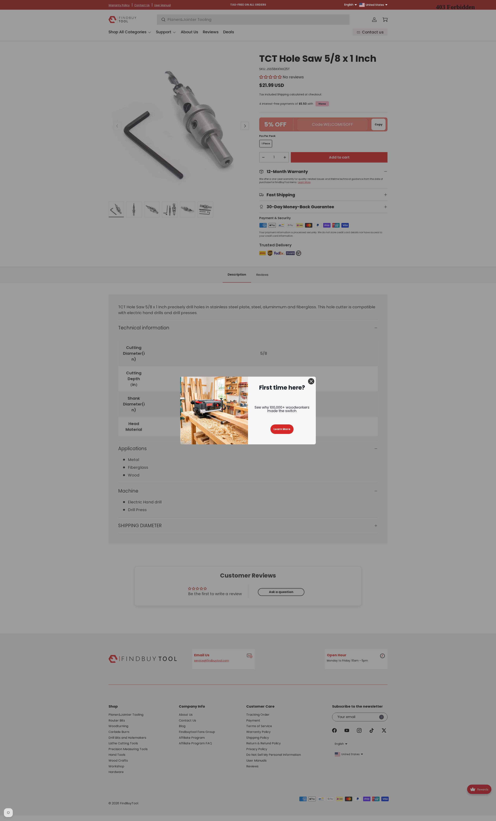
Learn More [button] (282, 429)
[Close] (311, 381)
